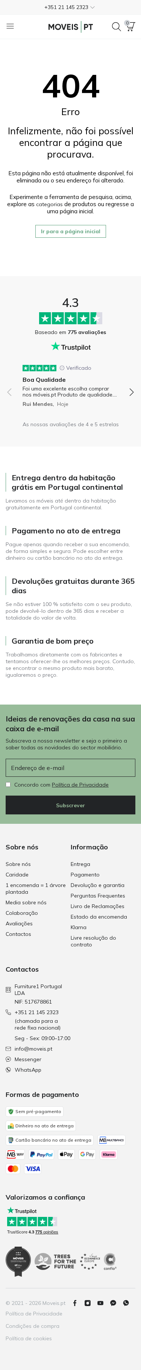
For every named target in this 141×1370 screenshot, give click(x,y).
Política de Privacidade (80, 784)
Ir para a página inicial (70, 231)
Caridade (17, 874)
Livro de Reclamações (97, 906)
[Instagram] (90, 1303)
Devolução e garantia (97, 885)
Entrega (80, 864)
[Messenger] (116, 1303)
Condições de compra (32, 1326)
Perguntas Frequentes (98, 895)
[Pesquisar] (116, 27)
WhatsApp (28, 1069)
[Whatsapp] (129, 1303)
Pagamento (85, 874)
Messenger (28, 1059)
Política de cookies (29, 1338)
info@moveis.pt (33, 1048)
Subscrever (70, 805)
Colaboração (22, 913)
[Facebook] (77, 1303)
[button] (70, 7)
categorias (49, 204)
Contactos (18, 934)
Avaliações (19, 923)
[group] (70, 383)
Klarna (78, 927)
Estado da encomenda (99, 916)
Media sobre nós (26, 902)
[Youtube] (103, 1303)
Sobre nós (18, 864)
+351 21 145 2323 (37, 1012)
